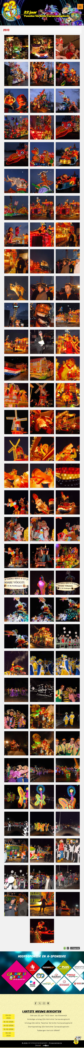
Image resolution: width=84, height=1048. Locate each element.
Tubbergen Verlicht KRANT (48, 1030)
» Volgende (75, 948)
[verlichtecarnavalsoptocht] (11, 11)
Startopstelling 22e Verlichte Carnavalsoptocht (48, 1027)
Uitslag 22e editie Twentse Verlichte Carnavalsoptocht (49, 1023)
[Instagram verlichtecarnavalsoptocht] (44, 1003)
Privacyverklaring (55, 1043)
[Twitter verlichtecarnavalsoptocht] (40, 1003)
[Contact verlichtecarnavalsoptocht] (48, 1003)
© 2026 (25, 1043)
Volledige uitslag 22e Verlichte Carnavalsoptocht (48, 1019)
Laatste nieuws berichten (42, 1011)
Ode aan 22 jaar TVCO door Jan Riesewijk (48, 1015)
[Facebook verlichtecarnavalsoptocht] (36, 1003)
